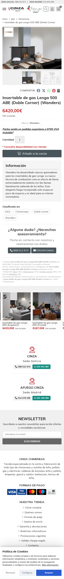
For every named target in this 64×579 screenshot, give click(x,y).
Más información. (50, 565)
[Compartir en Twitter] (44, 91)
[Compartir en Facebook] (38, 91)
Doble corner (46, 271)
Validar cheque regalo (33, 540)
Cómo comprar (33, 507)
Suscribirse (32, 441)
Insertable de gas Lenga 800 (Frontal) (45, 323)
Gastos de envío (33, 521)
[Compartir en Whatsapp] (48, 91)
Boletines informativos (33, 531)
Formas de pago (33, 517)
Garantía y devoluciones (33, 526)
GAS (15, 271)
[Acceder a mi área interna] (52, 9)
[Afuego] (34, 9)
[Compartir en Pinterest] (53, 91)
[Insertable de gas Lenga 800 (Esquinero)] (17, 306)
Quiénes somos (33, 512)
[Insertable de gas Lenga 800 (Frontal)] (47, 306)
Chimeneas (28, 271)
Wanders (13, 274)
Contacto (33, 545)
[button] (30, 67)
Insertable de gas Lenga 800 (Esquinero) (14, 323)
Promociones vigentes (33, 535)
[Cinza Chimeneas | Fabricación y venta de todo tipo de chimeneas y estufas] (16, 9)
